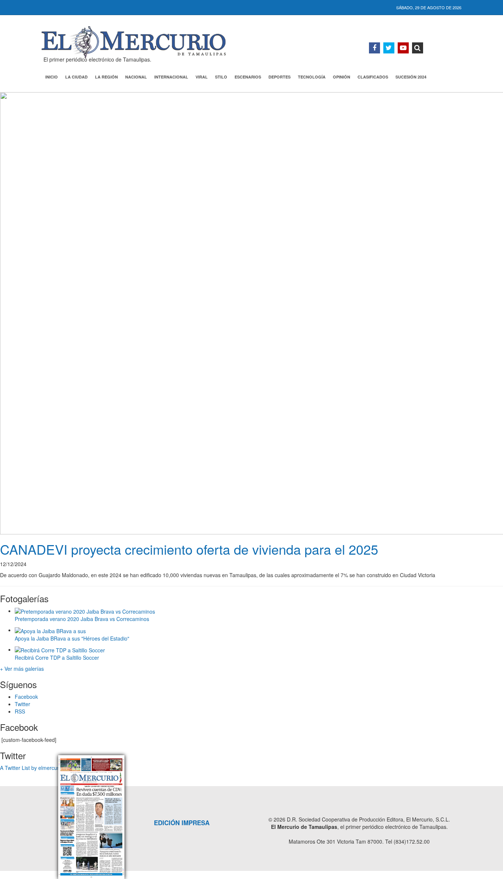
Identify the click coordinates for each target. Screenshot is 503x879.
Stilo (221, 77)
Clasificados (373, 77)
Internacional (171, 77)
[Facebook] (374, 47)
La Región (106, 77)
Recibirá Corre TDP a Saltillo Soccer (57, 657)
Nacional (136, 77)
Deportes (279, 77)
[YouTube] (403, 47)
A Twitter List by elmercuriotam (36, 767)
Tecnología (312, 77)
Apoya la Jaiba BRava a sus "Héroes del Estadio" (72, 638)
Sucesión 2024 (410, 77)
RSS (20, 711)
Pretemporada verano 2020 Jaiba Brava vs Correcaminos (82, 618)
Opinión (341, 77)
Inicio (51, 77)
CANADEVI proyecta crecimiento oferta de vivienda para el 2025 (189, 549)
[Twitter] (388, 47)
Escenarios (248, 77)
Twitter (22, 704)
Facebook (26, 696)
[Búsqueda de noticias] (417, 47)
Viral (202, 77)
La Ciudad (76, 77)
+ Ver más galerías (22, 668)
